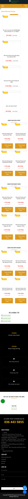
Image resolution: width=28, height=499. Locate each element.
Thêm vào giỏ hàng (8, 146)
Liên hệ (3, 463)
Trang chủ (3, 459)
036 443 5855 (14, 422)
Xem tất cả (14, 409)
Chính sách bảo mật (6, 457)
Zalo (25, 492)
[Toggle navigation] (3, 6)
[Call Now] (3, 401)
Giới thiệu (3, 461)
